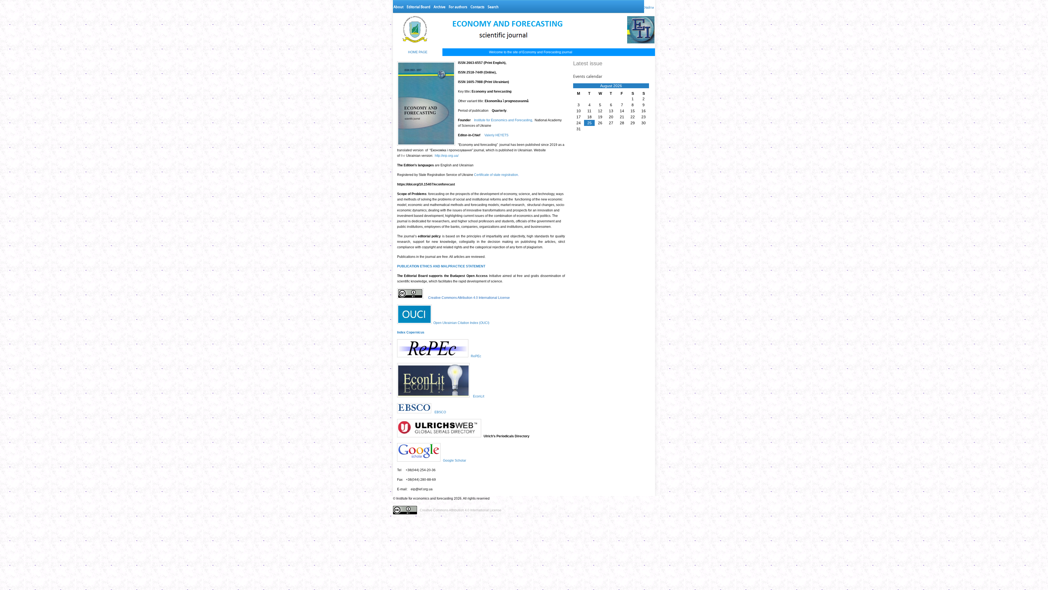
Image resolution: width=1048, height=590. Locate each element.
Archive (439, 7)
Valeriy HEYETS (496, 135)
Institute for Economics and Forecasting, (503, 120)
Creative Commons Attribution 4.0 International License (469, 298)
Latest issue (587, 63)
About (398, 7)
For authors (458, 7)
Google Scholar (454, 460)
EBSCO (440, 412)
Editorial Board (418, 7)
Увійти (649, 8)
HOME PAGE (417, 52)
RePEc (476, 356)
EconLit (478, 396)
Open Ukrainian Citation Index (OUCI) (461, 323)
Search (493, 7)
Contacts (477, 7)
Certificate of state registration (496, 175)
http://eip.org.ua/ (446, 156)
